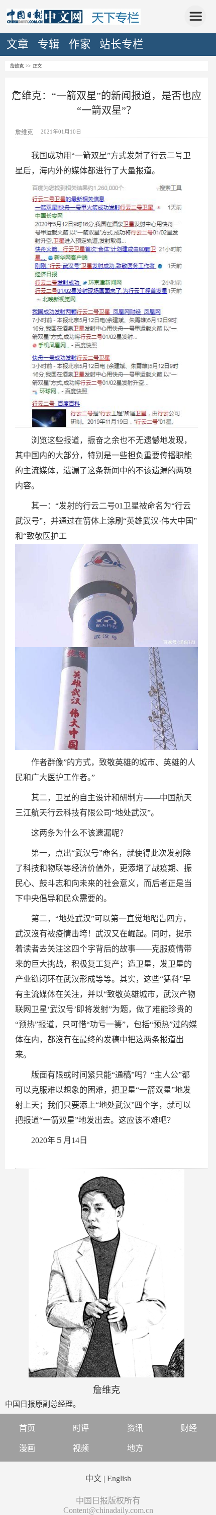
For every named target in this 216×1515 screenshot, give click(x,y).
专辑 (49, 44)
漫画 (27, 1448)
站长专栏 (121, 44)
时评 (81, 1428)
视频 (81, 1448)
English (119, 1478)
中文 (93, 1478)
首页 (27, 1428)
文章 (18, 44)
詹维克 (17, 66)
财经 (189, 1428)
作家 (80, 44)
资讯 (135, 1428)
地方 (135, 1448)
